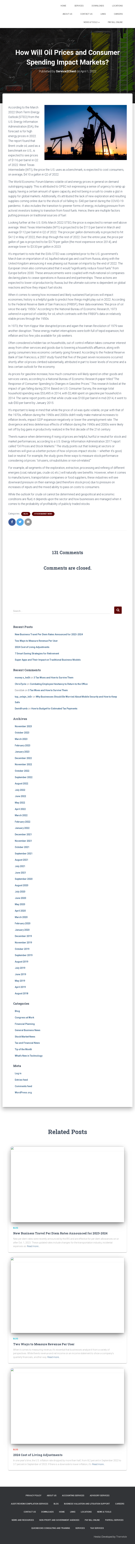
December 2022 (23, 758)
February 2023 (22, 745)
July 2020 (20, 891)
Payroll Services (114, 1520)
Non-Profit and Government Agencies (59, 1520)
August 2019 (21, 961)
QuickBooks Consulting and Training (50, 1528)
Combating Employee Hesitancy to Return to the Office (59, 684)
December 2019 (23, 936)
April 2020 (20, 910)
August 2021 (21, 860)
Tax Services (97, 1528)
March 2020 (21, 917)
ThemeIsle (121, 1536)
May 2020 (20, 904)
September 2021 (23, 853)
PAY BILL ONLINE (115, 22)
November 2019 (23, 942)
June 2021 (20, 872)
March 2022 (21, 815)
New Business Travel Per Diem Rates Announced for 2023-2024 (49, 634)
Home (63, 6)
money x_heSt (22, 677)
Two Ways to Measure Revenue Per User (36, 641)
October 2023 (22, 732)
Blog (26, 514)
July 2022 (20, 790)
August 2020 (21, 885)
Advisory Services (99, 1495)
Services (78, 6)
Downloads (98, 6)
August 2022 (21, 783)
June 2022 (20, 796)
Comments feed (23, 1086)
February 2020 (22, 923)
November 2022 (23, 764)
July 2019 (20, 968)
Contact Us (86, 14)
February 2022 (22, 821)
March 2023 (21, 739)
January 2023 (22, 751)
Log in (18, 1073)
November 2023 (23, 726)
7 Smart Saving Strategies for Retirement (37, 653)
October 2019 (22, 949)
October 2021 (22, 847)
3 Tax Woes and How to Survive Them (53, 677)
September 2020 (23, 879)
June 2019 (20, 974)
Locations (117, 6)
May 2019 (20, 980)
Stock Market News (43, 514)
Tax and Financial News (27, 1043)
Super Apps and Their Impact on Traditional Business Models (48, 659)
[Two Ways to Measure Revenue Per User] (67, 1295)
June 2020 (20, 898)
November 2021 (23, 841)
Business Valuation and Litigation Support (87, 1504)
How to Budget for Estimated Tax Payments (54, 708)
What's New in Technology (28, 1055)
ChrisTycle (20, 684)
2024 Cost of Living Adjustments (32, 647)
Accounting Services (73, 1495)
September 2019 (23, 955)
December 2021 (23, 834)
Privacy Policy (33, 1495)
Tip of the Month (23, 1049)
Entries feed (21, 1079)
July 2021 (20, 866)
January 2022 (22, 828)
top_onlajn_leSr (23, 696)
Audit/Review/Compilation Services (29, 1504)
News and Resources (23, 1520)
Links (103, 14)
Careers (118, 14)
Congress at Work (24, 1017)
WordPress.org (23, 1092)
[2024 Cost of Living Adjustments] (67, 1405)
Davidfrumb (21, 708)
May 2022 (20, 802)
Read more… (33, 1246)
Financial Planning (25, 1024)
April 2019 (20, 987)
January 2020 (22, 930)
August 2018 (21, 993)
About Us (67, 14)
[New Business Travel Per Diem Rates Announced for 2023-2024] (67, 1184)
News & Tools (91, 22)
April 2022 (20, 809)
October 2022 (22, 771)
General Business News (27, 1030)
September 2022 (23, 777)
